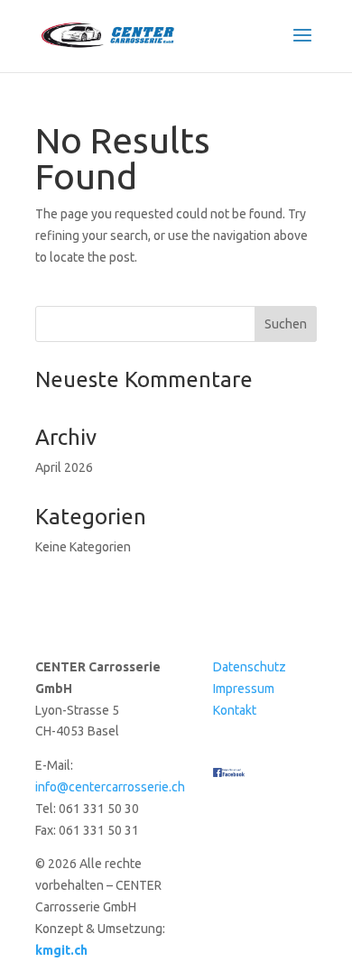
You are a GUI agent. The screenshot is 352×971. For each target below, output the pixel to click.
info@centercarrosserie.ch (110, 787)
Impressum (243, 688)
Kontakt (234, 710)
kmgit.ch (61, 950)
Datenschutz (249, 667)
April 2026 (64, 467)
